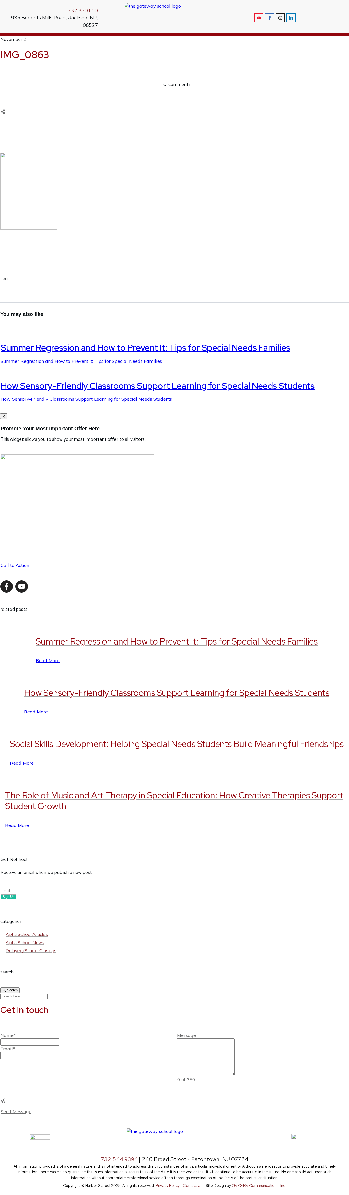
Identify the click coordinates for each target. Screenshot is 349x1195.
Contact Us (192, 1185)
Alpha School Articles (27, 934)
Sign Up (8, 897)
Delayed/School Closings (31, 950)
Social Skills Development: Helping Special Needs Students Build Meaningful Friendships (177, 744)
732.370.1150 (83, 10)
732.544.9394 (119, 1159)
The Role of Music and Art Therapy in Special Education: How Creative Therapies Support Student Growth (174, 801)
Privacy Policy (168, 1185)
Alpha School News (25, 942)
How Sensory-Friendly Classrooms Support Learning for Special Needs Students (158, 385)
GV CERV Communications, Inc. (259, 1185)
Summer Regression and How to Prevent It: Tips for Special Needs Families (145, 347)
